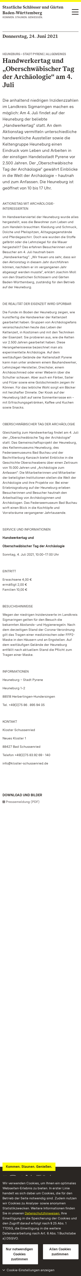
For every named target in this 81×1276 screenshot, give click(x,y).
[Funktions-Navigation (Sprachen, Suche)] (75, 12)
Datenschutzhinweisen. (42, 1213)
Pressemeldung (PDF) (22, 802)
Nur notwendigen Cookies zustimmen (19, 1254)
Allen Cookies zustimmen (60, 1251)
